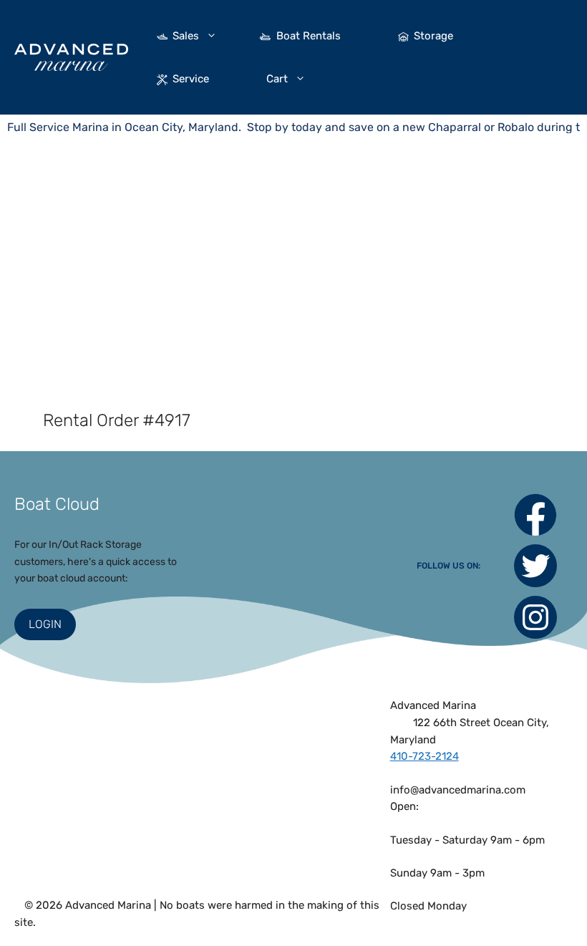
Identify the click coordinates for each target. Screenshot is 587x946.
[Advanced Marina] (71, 57)
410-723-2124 (424, 756)
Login (45, 624)
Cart (277, 78)
